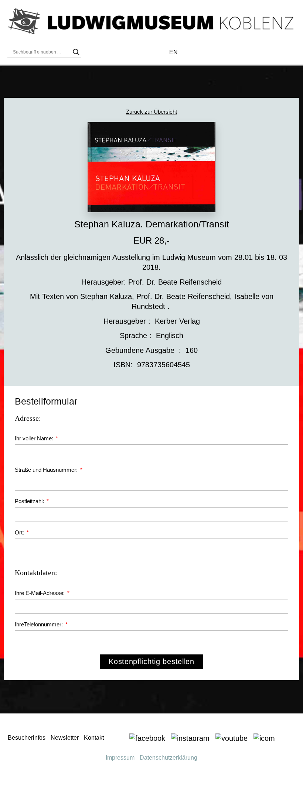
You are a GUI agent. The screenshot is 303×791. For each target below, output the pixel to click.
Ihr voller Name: (35, 438)
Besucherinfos (26, 738)
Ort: (20, 532)
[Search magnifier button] (76, 52)
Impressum (120, 757)
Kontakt (94, 738)
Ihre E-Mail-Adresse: (40, 593)
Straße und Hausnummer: (47, 470)
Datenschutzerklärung (168, 757)
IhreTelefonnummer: (39, 624)
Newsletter (65, 738)
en (173, 52)
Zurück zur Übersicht (151, 112)
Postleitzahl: (30, 501)
